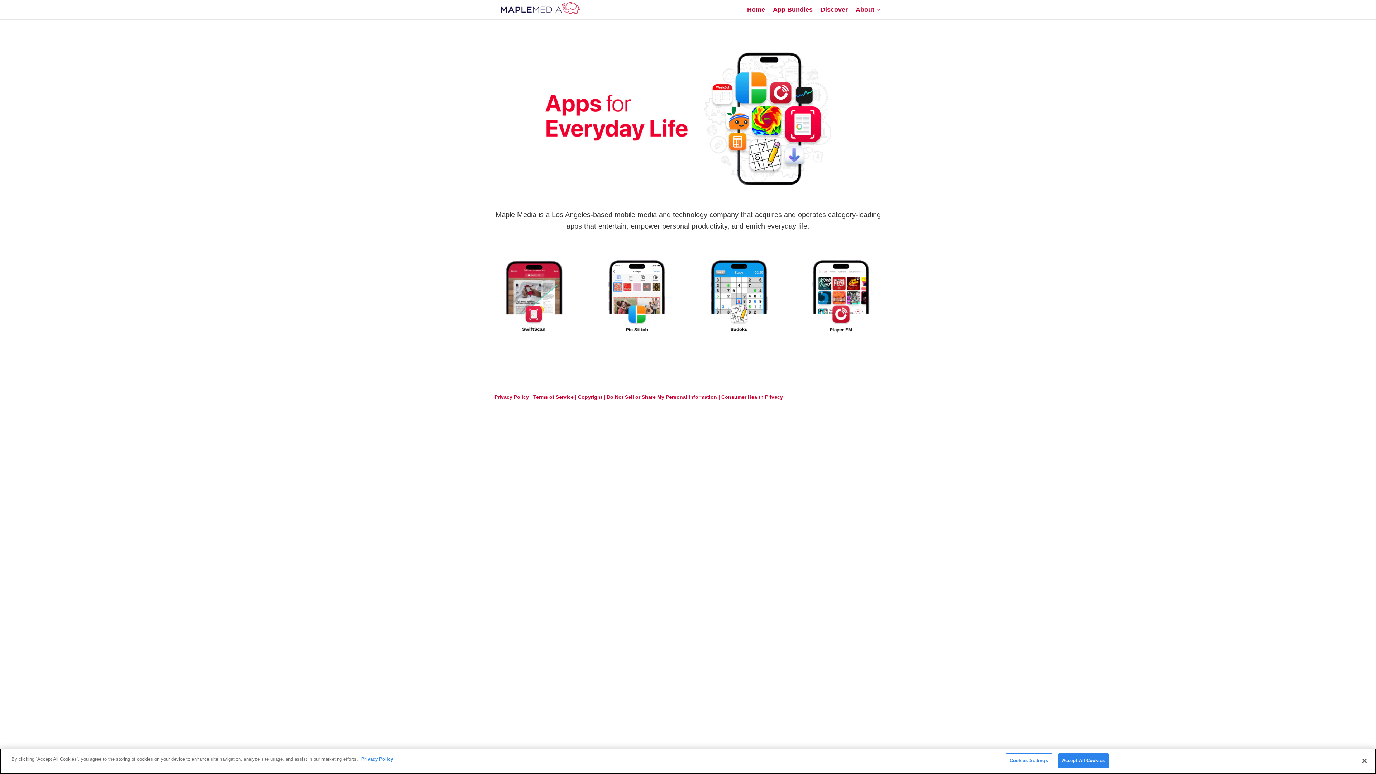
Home (756, 10)
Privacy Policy (511, 397)
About (865, 10)
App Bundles (793, 10)
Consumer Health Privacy (752, 397)
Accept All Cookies (1083, 760)
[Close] (1364, 761)
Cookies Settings (1029, 760)
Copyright (590, 397)
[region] (688, 761)
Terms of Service (553, 397)
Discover (834, 10)
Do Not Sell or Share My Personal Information (662, 397)
